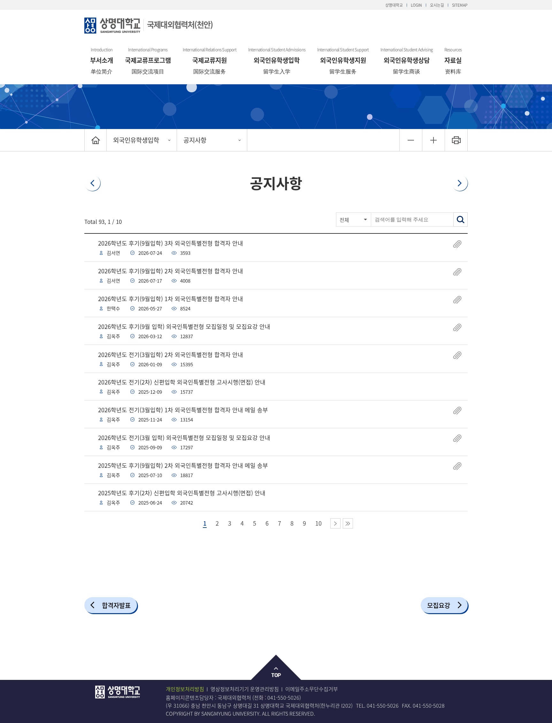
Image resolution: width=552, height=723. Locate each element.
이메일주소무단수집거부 (311, 689)
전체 (344, 220)
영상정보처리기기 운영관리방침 (245, 689)
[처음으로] (95, 140)
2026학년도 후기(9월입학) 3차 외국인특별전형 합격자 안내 (170, 243)
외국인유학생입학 (136, 140)
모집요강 (438, 605)
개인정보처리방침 (185, 689)
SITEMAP (460, 5)
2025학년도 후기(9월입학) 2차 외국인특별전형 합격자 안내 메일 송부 (183, 465)
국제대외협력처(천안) (179, 24)
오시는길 (437, 5)
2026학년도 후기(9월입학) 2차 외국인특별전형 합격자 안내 (170, 271)
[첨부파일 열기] (457, 244)
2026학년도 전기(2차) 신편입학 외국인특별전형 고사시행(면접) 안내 (181, 382)
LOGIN (416, 5)
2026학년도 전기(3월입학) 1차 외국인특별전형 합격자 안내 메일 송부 (183, 410)
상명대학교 (394, 5)
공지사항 (194, 140)
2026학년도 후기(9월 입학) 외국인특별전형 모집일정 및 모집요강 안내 (184, 326)
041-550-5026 (283, 697)
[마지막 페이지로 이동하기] (348, 523)
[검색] (460, 219)
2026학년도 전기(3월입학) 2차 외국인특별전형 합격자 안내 (170, 354)
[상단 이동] (276, 668)
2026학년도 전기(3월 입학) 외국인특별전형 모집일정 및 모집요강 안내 (184, 437)
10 (318, 523)
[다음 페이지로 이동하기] (335, 523)
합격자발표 (116, 605)
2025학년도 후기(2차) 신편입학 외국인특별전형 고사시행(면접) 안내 (181, 493)
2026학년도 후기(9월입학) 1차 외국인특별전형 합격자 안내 (170, 298)
